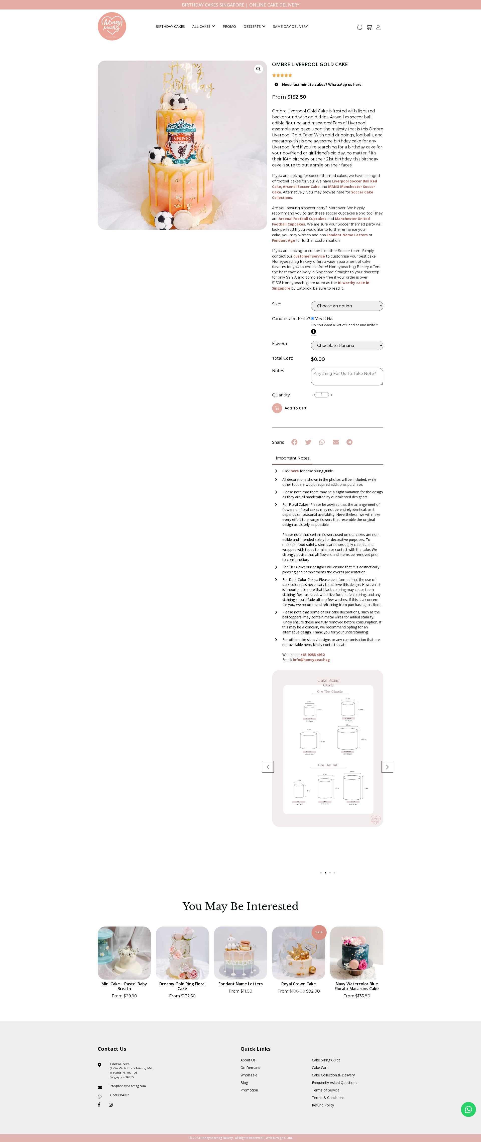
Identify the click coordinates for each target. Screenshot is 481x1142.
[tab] (292, 459)
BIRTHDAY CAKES (170, 26)
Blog (244, 1082)
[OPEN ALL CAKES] (213, 26)
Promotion (249, 1090)
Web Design (274, 1138)
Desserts (252, 26)
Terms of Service (325, 1090)
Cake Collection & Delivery (333, 1075)
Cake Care (320, 1067)
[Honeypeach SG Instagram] (112, 1104)
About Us (248, 1060)
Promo (229, 26)
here (295, 471)
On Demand (250, 1067)
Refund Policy (323, 1105)
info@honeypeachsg (311, 659)
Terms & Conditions (328, 1097)
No (330, 319)
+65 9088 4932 (312, 654)
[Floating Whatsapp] (468, 1109)
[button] (360, 29)
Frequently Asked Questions (334, 1082)
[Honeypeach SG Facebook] (101, 1104)
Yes (318, 319)
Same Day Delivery (290, 26)
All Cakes (201, 26)
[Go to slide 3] (330, 872)
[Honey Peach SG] (112, 26)
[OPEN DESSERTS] (264, 26)
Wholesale (249, 1075)
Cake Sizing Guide (326, 1060)
